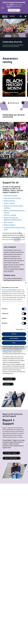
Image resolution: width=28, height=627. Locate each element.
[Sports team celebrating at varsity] (7, 126)
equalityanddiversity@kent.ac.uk (14, 239)
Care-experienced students (12, 198)
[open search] (20, 16)
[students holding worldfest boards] (7, 154)
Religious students (9, 225)
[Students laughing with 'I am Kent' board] (7, 145)
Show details (19, 329)
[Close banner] (25, 282)
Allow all (14, 334)
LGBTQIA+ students (10, 215)
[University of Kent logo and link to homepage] (5, 16)
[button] (25, 16)
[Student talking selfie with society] (21, 136)
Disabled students (9, 201)
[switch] (24, 313)
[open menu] (25, 16)
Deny (14, 343)
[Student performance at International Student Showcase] (21, 126)
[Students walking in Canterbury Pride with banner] (21, 154)
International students (11, 196)
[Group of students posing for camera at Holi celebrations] (7, 136)
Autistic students (9, 203)
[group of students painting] (21, 145)
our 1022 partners (11, 290)
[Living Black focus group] (14, 168)
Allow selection (14, 338)
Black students (8, 222)
